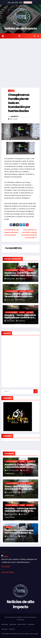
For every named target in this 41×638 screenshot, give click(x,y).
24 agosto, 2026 (13, 470)
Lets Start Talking (7, 572)
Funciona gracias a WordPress (14, 617)
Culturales (4, 629)
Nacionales (29, 270)
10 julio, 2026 (12, 492)
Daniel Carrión (22, 624)
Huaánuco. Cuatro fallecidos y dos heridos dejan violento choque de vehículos (20, 275)
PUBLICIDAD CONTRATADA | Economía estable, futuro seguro (19, 633)
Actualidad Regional (11, 270)
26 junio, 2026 (12, 514)
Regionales (13, 624)
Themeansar (20, 619)
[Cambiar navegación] (19, 36)
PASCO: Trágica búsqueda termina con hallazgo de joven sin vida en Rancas (19, 533)
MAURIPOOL (14, 116)
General (11, 90)
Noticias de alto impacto (20, 28)
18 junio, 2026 (12, 536)
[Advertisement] (20, 60)
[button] (34, 36)
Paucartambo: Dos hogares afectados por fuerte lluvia (11, 232)
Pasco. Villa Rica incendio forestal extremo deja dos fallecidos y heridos (18, 296)
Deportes (11, 629)
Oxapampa (31, 624)
